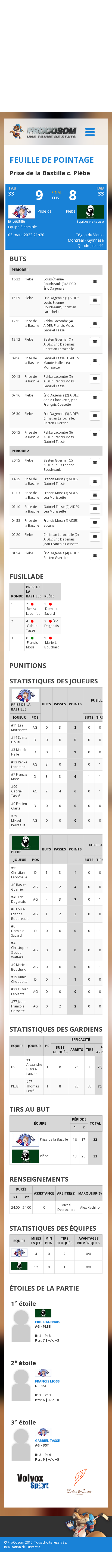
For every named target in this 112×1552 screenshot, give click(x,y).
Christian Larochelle (58, 349)
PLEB (14, 1086)
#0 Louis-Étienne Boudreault (20, 914)
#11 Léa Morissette (19, 727)
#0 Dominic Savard (17, 931)
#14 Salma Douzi (19, 739)
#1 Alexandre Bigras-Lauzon (34, 1067)
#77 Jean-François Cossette (18, 1006)
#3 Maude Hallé (19, 752)
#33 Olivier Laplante (19, 991)
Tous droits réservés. (50, 1542)
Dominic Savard (51, 611)
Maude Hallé (53, 362)
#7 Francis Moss (19, 776)
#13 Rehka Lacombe (19, 764)
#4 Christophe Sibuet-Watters (19, 950)
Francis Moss (64, 325)
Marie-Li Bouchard (52, 644)
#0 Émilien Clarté (19, 806)
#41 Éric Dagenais (18, 899)
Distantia (33, 1547)
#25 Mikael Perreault (18, 820)
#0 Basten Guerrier (19, 887)
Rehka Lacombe (55, 321)
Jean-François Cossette (61, 402)
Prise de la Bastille (31, 323)
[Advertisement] (56, 56)
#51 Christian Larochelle (19, 872)
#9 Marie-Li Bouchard (19, 967)
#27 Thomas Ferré (32, 1086)
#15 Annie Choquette (19, 979)
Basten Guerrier (55, 339)
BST (14, 1067)
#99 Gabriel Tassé (17, 791)
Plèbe (71, 211)
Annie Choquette (56, 400)
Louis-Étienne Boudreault (53, 281)
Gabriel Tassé (54, 330)
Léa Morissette (56, 365)
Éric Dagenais (53, 288)
